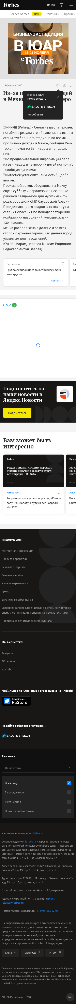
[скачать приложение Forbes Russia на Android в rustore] (16, 701)
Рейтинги (52, 14)
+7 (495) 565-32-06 (47, 911)
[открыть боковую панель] (61, 5)
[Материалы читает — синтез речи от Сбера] (58, 85)
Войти (51, 5)
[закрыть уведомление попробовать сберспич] (58, 96)
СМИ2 (8, 953)
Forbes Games (24, 14)
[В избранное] (71, 85)
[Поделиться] (64, 85)
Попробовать (35, 114)
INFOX (52, 953)
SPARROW (30, 953)
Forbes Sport (13, 492)
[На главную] (11, 5)
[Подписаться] (69, 768)
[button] (71, 5)
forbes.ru (38, 833)
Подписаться (17, 413)
